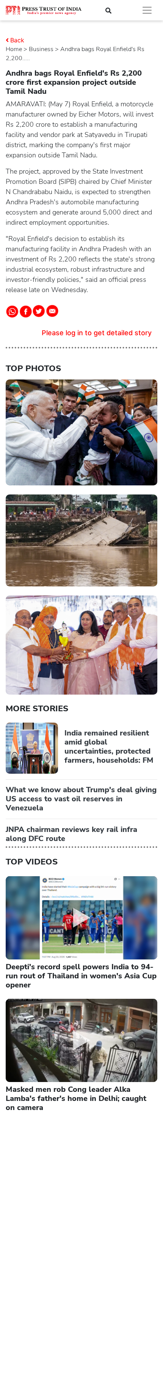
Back (17, 40)
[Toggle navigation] (147, 10)
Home (14, 49)
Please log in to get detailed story (97, 333)
